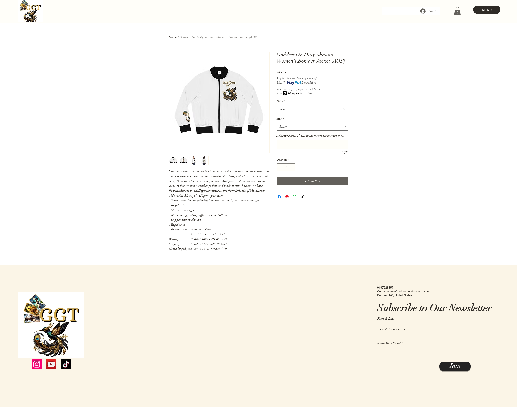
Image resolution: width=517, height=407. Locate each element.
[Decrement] (279, 167)
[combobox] (312, 109)
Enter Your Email (389, 343)
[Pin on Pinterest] (287, 196)
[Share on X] (302, 196)
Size (280, 119)
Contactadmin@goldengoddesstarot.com (403, 291)
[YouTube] (51, 364)
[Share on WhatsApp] (294, 196)
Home (173, 37)
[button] (457, 11)
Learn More (309, 82)
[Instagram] (37, 364)
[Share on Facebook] (279, 196)
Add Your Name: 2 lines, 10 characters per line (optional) (310, 135)
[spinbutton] (286, 167)
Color (281, 101)
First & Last (385, 318)
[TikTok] (66, 364)
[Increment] (292, 167)
